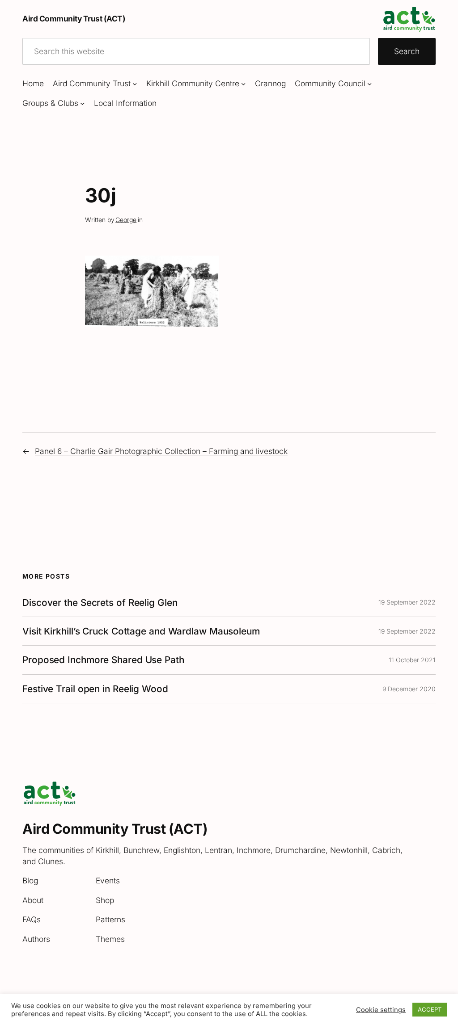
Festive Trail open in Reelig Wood (95, 689)
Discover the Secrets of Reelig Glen (100, 602)
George (125, 219)
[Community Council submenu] (369, 83)
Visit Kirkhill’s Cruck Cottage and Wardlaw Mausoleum (141, 631)
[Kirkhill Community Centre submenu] (243, 83)
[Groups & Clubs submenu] (82, 103)
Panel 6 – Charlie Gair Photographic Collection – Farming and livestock (161, 451)
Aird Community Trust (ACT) (73, 18)
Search (407, 51)
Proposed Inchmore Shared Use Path (103, 660)
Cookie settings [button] (381, 1010)
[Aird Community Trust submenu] (134, 83)
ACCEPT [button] (429, 1009)
